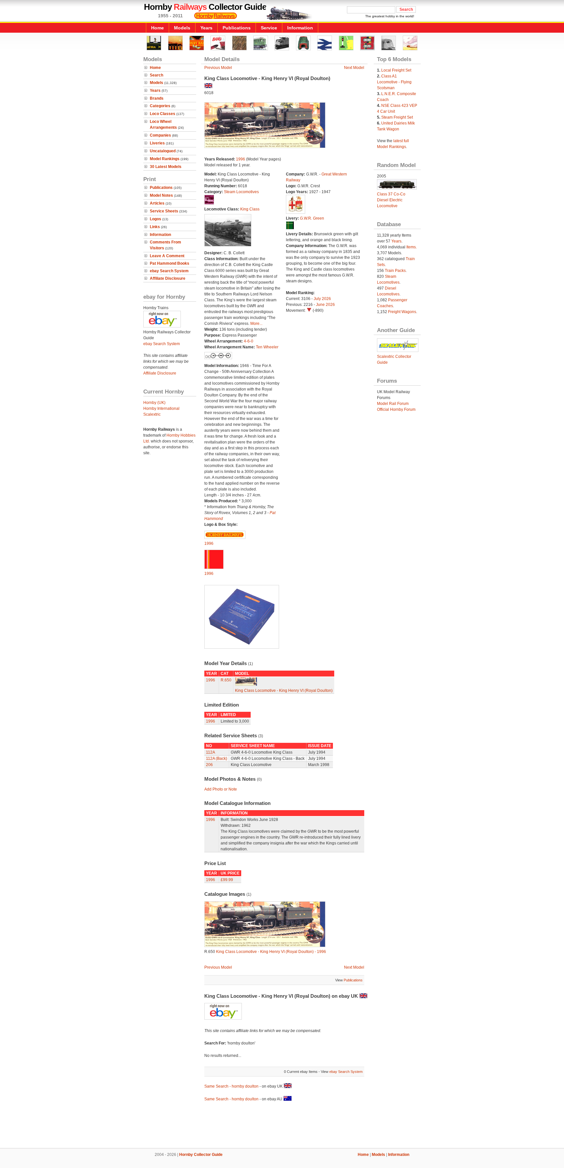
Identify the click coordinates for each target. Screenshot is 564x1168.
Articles (157, 203)
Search (156, 75)
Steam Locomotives (241, 192)
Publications (237, 27)
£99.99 (227, 879)
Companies (160, 135)
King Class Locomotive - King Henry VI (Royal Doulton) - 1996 (271, 951)
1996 (240, 159)
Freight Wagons (402, 311)
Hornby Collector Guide (201, 1154)
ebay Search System (169, 271)
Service (269, 27)
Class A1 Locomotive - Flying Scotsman (394, 82)
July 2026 (322, 298)
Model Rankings (165, 159)
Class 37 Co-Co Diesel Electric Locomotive (391, 200)
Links (155, 227)
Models (182, 27)
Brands (157, 98)
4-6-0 (248, 341)
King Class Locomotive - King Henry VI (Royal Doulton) (284, 690)
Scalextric (152, 414)
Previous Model (218, 67)
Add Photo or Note (220, 789)
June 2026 (325, 304)
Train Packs (395, 270)
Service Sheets (164, 211)
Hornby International (161, 408)
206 (209, 764)
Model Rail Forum (393, 403)
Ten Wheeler (267, 347)
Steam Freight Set (397, 117)
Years (206, 27)
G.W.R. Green (312, 218)
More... (256, 323)
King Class (249, 209)
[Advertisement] (282, 1126)
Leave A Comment (167, 256)
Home (157, 27)
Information (300, 27)
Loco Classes (162, 113)
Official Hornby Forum (396, 409)
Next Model (354, 67)
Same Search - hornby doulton (231, 1086)
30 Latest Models (165, 166)
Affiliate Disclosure (167, 278)
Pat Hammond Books (169, 263)
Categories (160, 106)
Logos (155, 219)
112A (210, 752)
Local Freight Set (396, 70)
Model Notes (161, 195)
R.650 (226, 680)
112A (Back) (216, 758)
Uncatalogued (163, 151)
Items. (411, 247)
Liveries (157, 143)
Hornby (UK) (154, 402)
